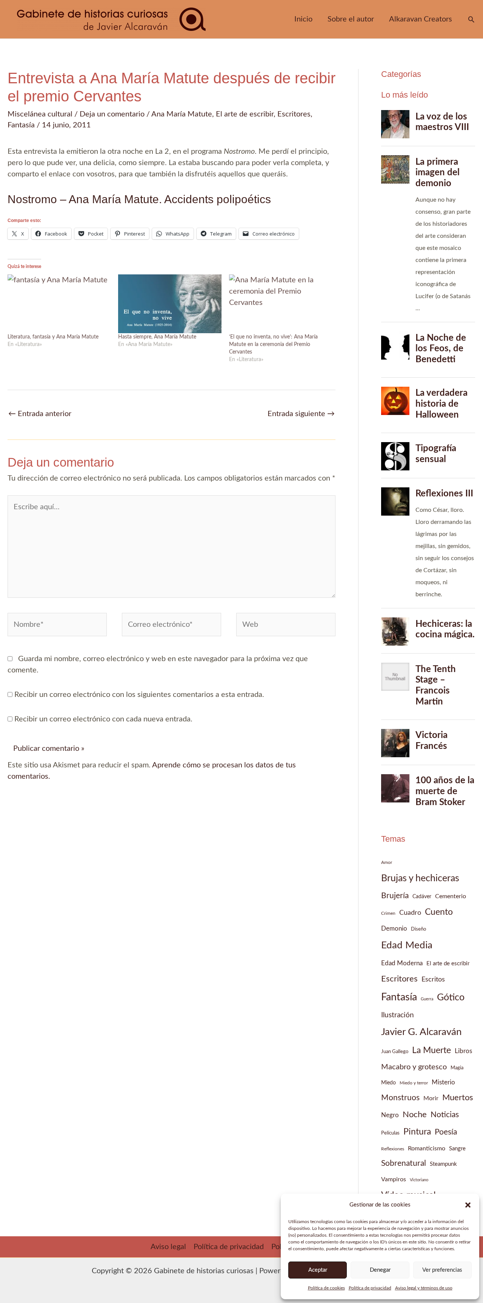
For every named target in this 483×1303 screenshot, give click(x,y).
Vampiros (393, 1179)
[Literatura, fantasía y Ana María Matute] (59, 303)
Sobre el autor (351, 19)
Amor (386, 862)
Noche (415, 1114)
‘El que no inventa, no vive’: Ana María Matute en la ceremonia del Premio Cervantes (273, 344)
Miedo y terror (414, 1083)
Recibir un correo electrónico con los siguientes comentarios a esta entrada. (139, 694)
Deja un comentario (112, 114)
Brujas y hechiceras (420, 878)
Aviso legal (168, 1247)
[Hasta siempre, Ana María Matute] (169, 303)
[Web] (285, 626)
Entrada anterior (39, 414)
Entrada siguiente (301, 414)
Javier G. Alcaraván (421, 1032)
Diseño (418, 929)
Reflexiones (392, 1149)
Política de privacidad (370, 1288)
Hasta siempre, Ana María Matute (157, 337)
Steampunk (443, 1164)
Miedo (388, 1083)
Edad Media (406, 945)
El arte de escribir (245, 114)
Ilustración (397, 1015)
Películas (390, 1133)
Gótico (451, 997)
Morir (430, 1098)
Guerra (427, 999)
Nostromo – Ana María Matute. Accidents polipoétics (139, 199)
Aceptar (317, 1270)
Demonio (394, 928)
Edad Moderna (402, 963)
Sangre (457, 1148)
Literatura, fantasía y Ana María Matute (53, 337)
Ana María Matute (181, 114)
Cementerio (450, 896)
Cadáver (421, 896)
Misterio (443, 1082)
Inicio (303, 19)
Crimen (388, 913)
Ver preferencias (442, 1270)
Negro (390, 1115)
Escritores (294, 114)
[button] (468, 1205)
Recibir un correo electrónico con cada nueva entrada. (103, 719)
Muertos (457, 1097)
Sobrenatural (403, 1163)
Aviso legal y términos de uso (423, 1288)
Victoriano (419, 1180)
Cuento (439, 912)
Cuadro (410, 912)
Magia (457, 1067)
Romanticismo (426, 1148)
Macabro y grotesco (414, 1067)
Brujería (395, 896)
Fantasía (21, 125)
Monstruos (400, 1098)
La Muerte (431, 1050)
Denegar (380, 1270)
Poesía (446, 1132)
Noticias (445, 1115)
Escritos (433, 979)
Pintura (417, 1131)
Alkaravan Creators (420, 19)
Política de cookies (326, 1288)
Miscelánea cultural (40, 114)
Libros (463, 1051)
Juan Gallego (394, 1051)
